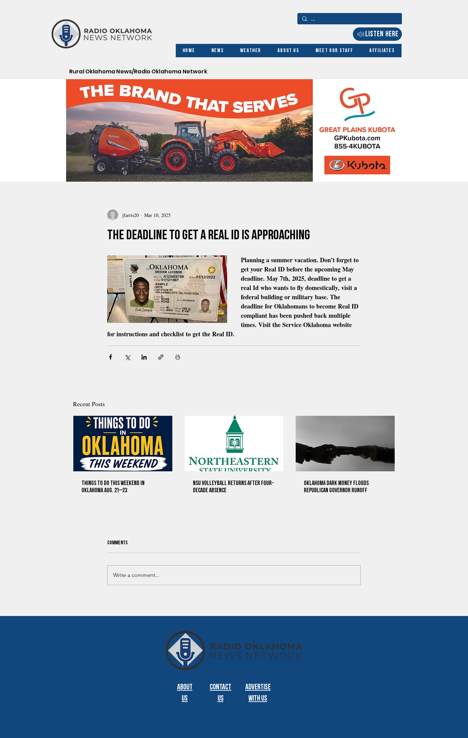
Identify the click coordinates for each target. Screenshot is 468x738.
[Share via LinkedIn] (144, 357)
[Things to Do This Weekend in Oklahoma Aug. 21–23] (122, 443)
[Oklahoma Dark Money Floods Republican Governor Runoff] (345, 443)
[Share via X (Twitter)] (127, 357)
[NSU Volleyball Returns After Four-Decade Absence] (234, 443)
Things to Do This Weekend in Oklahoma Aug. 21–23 (113, 487)
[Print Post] (177, 357)
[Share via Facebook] (110, 357)
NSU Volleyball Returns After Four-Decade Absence (233, 487)
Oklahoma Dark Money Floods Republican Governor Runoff (336, 487)
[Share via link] (161, 357)
